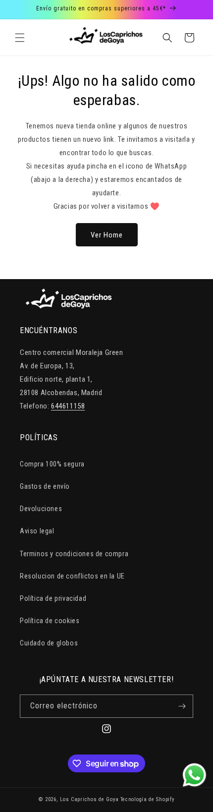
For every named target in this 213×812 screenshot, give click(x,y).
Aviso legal (37, 531)
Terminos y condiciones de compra (74, 554)
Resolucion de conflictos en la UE (72, 576)
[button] (20, 38)
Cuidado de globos (49, 643)
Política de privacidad (53, 598)
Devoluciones (41, 509)
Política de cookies (49, 621)
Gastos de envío (45, 486)
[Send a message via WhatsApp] (194, 775)
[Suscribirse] (182, 706)
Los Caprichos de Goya (89, 799)
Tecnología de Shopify (147, 799)
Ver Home (107, 235)
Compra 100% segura (52, 464)
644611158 (68, 406)
